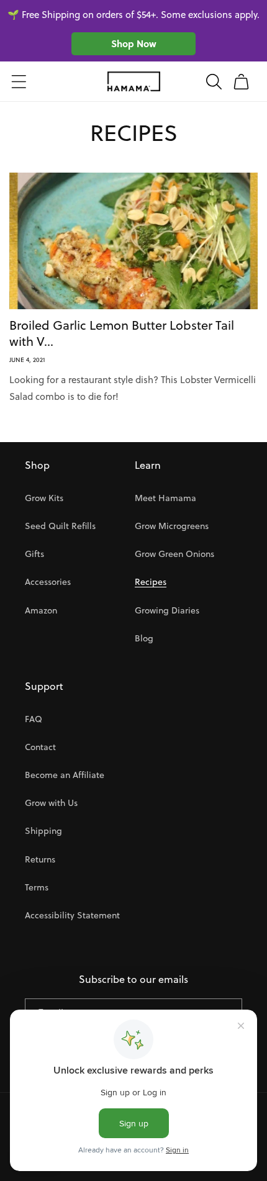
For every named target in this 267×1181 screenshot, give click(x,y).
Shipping (43, 831)
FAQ (33, 719)
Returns (40, 859)
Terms (36, 887)
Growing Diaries (167, 610)
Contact (40, 747)
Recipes (150, 582)
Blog (144, 638)
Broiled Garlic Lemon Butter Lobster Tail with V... (121, 333)
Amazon (41, 610)
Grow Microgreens (172, 526)
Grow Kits (44, 498)
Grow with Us (51, 803)
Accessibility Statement (72, 915)
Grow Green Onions (174, 554)
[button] (18, 81)
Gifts (34, 554)
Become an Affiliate (64, 775)
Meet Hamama (165, 498)
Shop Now (133, 43)
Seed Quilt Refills (60, 526)
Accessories (48, 582)
